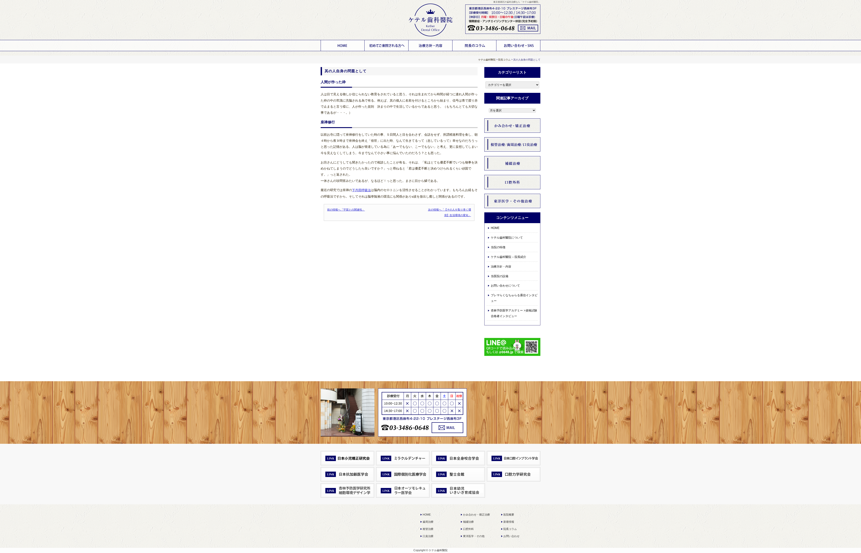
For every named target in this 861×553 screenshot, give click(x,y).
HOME (343, 45)
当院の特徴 (498, 247)
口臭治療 (428, 536)
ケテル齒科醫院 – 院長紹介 (508, 257)
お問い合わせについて (518, 45)
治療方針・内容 (430, 45)
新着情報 (508, 521)
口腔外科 (468, 529)
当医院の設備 (499, 276)
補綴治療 (468, 521)
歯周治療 (428, 521)
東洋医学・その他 (474, 536)
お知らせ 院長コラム (474, 45)
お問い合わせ (511, 536)
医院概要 (508, 514)
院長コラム (510, 529)
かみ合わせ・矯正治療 (476, 514)
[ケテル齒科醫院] (430, 20)
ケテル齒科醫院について (387, 45)
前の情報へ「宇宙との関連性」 (346, 209)
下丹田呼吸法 (361, 190)
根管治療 (428, 529)
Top (849, 541)
